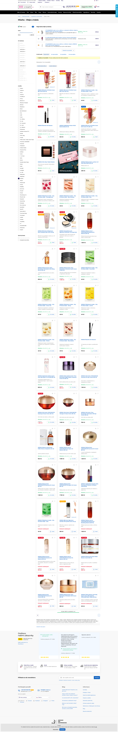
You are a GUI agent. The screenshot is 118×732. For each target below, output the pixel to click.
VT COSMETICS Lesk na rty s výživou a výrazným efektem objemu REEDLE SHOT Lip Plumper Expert (61, 31)
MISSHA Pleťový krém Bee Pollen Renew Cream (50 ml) (89, 557)
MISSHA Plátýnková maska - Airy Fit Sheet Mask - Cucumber (89, 268)
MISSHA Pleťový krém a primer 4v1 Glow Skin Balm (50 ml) (89, 162)
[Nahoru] (37, 615)
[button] (68, 50)
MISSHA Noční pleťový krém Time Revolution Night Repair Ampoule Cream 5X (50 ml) (68, 377)
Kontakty (58, 0)
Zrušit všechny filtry (41, 66)
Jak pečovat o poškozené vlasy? (69, 700)
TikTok (52, 700)
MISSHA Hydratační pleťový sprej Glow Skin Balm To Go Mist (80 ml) (46, 376)
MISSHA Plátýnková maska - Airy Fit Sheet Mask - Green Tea (46, 305)
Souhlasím (62, 729)
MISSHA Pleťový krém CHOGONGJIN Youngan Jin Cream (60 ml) (68, 485)
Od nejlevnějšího (54, 54)
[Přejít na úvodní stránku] (26, 7)
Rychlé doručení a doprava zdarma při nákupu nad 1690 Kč (90, 667)
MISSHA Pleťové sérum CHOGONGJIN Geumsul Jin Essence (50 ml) (66, 558)
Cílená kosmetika (25, 16)
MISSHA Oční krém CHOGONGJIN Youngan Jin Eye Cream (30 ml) (68, 413)
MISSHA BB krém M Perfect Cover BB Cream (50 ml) (46, 90)
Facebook (37, 700)
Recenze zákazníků (87, 711)
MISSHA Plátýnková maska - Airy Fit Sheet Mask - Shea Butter (68, 340)
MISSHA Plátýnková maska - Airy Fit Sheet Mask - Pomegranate (46, 196)
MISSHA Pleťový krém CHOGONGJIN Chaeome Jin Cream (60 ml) (45, 596)
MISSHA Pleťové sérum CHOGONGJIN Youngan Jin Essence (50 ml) (66, 449)
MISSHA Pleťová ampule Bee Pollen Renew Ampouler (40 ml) (46, 448)
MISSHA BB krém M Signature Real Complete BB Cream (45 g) (46, 231)
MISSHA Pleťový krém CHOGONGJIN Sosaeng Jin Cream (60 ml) (46, 485)
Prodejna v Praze (86, 692)
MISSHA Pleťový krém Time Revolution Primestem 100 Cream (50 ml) (68, 596)
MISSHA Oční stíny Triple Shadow (46, 162)
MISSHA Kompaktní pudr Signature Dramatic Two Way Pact (68, 231)
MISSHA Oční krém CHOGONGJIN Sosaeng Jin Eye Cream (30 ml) (46, 413)
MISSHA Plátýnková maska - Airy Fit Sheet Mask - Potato (46, 340)
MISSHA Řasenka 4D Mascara (88, 339)
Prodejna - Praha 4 (51, 0)
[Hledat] (40, 6)
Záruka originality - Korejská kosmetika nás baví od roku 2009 (30, 667)
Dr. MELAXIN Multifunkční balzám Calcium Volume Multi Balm (60, 37)
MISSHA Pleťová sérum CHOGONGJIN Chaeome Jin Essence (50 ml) (45, 558)
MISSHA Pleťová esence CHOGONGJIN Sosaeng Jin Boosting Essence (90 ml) (87, 521)
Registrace (40, 2)
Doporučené (46, 54)
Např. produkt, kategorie (47, 6)
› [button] (41, 626)
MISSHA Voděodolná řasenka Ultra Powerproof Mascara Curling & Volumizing (89, 485)
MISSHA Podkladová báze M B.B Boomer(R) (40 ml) (68, 126)
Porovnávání (23, 2)
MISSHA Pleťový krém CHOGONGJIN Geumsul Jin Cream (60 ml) (89, 449)
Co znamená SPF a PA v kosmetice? (70, 697)
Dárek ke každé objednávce (50, 666)
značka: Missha (52, 66)
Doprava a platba (42, 0)
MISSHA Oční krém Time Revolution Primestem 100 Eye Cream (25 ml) (88, 414)
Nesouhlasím (55, 729)
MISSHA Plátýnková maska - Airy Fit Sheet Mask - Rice (89, 196)
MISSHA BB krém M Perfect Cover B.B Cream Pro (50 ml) (89, 126)
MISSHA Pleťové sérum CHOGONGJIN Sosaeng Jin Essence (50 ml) (87, 232)
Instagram (45, 700)
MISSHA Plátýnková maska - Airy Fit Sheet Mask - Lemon (89, 305)
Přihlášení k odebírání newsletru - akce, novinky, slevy (69, 680)
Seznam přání (32, 2)
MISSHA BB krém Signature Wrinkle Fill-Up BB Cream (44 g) (68, 521)
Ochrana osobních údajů (88, 703)
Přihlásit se (47, 2)
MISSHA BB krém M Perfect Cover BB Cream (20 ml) (68, 90)
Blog (62, 0)
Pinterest (22, 702)
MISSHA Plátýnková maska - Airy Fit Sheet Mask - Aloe (46, 521)
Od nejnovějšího (72, 54)
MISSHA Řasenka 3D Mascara (45, 125)
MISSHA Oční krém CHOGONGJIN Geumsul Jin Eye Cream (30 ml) (89, 376)
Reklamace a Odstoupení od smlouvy (91, 705)
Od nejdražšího (63, 54)
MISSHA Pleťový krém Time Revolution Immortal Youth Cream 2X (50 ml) (68, 269)
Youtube (30, 700)
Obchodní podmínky (87, 700)
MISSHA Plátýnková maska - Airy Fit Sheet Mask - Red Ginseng (68, 196)
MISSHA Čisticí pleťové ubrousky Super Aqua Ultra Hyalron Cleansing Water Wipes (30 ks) (89, 596)
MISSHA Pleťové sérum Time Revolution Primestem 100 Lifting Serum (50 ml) (46, 269)
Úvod (19, 16)
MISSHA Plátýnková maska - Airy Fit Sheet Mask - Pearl (89, 90)
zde (96, 726)
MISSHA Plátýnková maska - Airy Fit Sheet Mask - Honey (68, 305)
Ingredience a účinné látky (36, 16)
